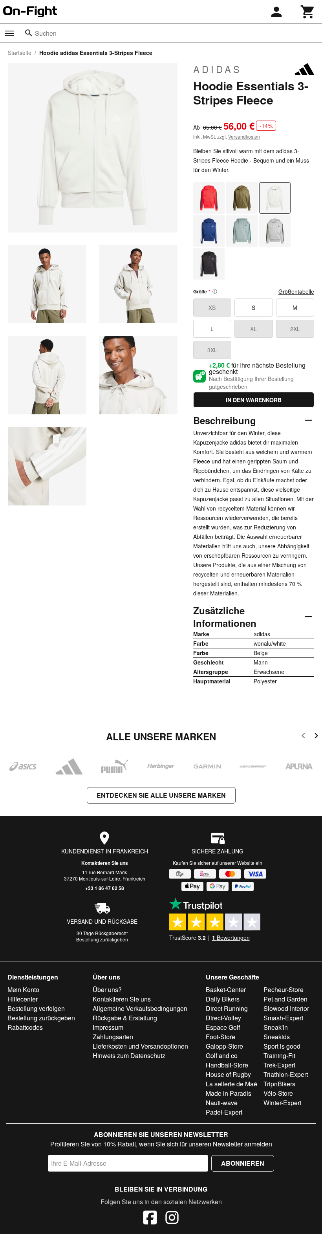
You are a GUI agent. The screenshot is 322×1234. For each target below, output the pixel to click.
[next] (316, 737)
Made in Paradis (228, 1093)
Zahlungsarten (113, 1036)
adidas (217, 69)
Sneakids (276, 1036)
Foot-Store (220, 1036)
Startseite (19, 53)
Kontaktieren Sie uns (104, 863)
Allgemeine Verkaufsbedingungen (140, 1008)
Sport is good (281, 1046)
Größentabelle (296, 291)
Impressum (108, 1027)
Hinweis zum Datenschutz (129, 1055)
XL (253, 329)
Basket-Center (226, 989)
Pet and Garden (285, 998)
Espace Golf (223, 1027)
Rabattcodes (25, 1027)
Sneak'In (275, 1027)
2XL (295, 329)
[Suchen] (28, 33)
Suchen (46, 33)
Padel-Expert (224, 1112)
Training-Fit (279, 1055)
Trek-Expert (279, 1064)
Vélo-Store (278, 1093)
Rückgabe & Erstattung (125, 1017)
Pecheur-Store (283, 989)
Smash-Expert (283, 1017)
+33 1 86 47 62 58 (104, 888)
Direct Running (227, 1008)
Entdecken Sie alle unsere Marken (161, 795)
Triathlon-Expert (285, 1074)
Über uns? (107, 989)
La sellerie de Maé (231, 1083)
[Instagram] (172, 1219)
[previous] (303, 737)
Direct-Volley (223, 1017)
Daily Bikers (223, 998)
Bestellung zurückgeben (102, 939)
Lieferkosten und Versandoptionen (140, 1046)
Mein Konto (23, 989)
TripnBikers (279, 1083)
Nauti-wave (222, 1102)
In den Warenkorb (254, 400)
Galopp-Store (224, 1046)
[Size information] (215, 291)
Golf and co (222, 1055)
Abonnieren (242, 1163)
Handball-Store (227, 1064)
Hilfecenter (22, 998)
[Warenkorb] (308, 12)
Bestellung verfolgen (36, 1008)
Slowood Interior (286, 1008)
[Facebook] (150, 1219)
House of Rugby (228, 1074)
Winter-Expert (282, 1102)
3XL (212, 350)
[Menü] (9, 33)
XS (212, 307)
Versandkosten (244, 136)
